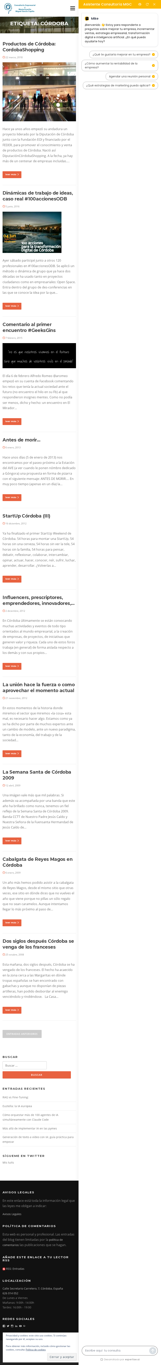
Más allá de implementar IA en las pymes (30, 1128)
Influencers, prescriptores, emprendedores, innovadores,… (38, 600)
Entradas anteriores (22, 1034)
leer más (10, 174)
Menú (72, 8)
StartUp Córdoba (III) (26, 516)
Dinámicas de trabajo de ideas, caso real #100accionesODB (38, 196)
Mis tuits (8, 1162)
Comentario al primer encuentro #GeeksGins (29, 327)
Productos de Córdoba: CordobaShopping (29, 47)
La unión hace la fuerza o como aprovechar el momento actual (39, 687)
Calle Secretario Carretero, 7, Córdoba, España (33, 1288)
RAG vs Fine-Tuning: (16, 1097)
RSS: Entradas (14, 1269)
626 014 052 (10, 1293)
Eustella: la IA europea (17, 1106)
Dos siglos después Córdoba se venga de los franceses (38, 944)
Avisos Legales (12, 1214)
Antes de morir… (21, 440)
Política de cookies (36, 1349)
